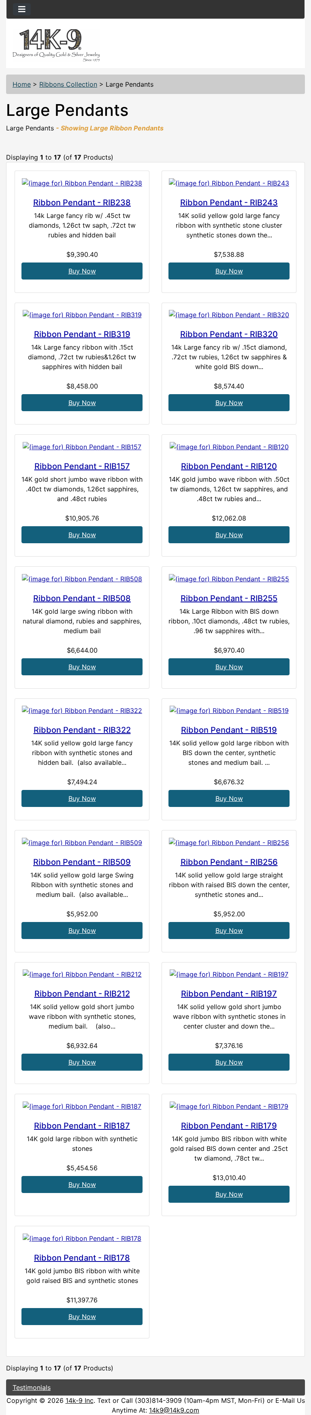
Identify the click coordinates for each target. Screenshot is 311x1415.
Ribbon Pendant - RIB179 (229, 1126)
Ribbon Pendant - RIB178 (82, 1258)
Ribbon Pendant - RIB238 (82, 202)
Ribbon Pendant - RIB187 (82, 1126)
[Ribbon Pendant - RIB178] (82, 1238)
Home (22, 84)
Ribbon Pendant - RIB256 (229, 862)
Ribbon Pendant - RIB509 (82, 862)
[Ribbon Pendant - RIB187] (82, 1106)
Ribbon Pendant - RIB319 (82, 334)
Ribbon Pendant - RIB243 (229, 202)
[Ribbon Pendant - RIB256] (229, 842)
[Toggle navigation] (22, 9)
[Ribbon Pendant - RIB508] (82, 578)
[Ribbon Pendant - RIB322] (82, 710)
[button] (296, 1375)
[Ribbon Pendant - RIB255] (229, 578)
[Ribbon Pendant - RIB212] (82, 974)
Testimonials (32, 1387)
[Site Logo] (56, 45)
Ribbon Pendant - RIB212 (82, 994)
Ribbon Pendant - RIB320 (229, 334)
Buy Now (82, 271)
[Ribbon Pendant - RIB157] (82, 446)
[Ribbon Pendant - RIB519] (229, 710)
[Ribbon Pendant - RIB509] (82, 842)
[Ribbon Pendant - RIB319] (82, 314)
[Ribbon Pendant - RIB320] (229, 314)
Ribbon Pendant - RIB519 (229, 730)
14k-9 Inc (80, 1400)
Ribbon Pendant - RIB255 (229, 598)
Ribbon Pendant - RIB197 (229, 994)
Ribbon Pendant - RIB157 (82, 466)
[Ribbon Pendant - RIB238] (82, 182)
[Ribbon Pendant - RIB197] (229, 974)
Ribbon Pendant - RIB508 (82, 598)
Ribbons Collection (68, 84)
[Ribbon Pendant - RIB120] (229, 446)
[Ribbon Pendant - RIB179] (229, 1106)
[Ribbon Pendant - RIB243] (229, 182)
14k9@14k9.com (174, 1410)
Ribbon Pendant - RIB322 (82, 730)
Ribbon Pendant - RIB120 (229, 466)
